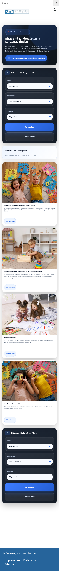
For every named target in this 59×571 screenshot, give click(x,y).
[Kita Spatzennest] (29, 314)
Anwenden (29, 127)
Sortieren (11, 96)
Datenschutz (31, 560)
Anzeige (10, 111)
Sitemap (10, 564)
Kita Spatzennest (10, 338)
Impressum (12, 560)
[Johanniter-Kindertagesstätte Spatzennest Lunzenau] (29, 248)
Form (9, 80)
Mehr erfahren (10, 221)
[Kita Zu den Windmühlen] (29, 381)
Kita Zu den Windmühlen (13, 404)
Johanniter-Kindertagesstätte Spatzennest (19, 205)
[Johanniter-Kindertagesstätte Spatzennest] (29, 182)
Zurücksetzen (29, 136)
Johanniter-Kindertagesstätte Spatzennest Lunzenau (23, 271)
